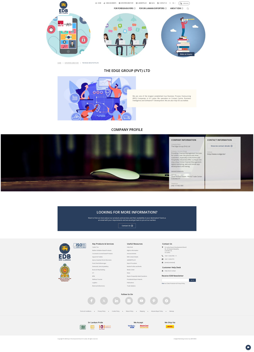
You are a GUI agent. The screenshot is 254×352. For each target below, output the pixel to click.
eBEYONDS (193, 339)
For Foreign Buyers (123, 8)
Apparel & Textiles (97, 257)
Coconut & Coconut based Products (102, 253)
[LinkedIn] (116, 301)
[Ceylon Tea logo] (83, 327)
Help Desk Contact (170, 271)
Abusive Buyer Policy (157, 311)
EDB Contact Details (132, 257)
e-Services (185, 3)
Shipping (142, 311)
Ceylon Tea (95, 247)
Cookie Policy (115, 311)
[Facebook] (91, 301)
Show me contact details (220, 146)
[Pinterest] (154, 301)
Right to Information (132, 250)
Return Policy (129, 311)
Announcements (131, 253)
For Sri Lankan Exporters (151, 8)
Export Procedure (132, 263)
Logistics (94, 282)
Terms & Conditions (85, 311)
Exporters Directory (72, 63)
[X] (104, 301)
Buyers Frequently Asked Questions (137, 276)
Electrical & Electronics (98, 286)
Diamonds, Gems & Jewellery (100, 266)
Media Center (131, 270)
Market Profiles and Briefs (134, 266)
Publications (130, 282)
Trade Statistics (131, 286)
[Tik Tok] (166, 301)
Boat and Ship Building (98, 270)
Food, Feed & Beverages (99, 263)
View (163, 283)
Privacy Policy (101, 311)
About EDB (175, 8)
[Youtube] (141, 301)
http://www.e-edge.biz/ (216, 154)
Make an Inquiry (186, 54)
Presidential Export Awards (134, 279)
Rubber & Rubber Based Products (101, 250)
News (128, 273)
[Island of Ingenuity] (105, 327)
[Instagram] (129, 301)
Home (59, 63)
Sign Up (192, 280)
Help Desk (130, 247)
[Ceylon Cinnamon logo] (92, 327)
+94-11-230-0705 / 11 (171, 256)
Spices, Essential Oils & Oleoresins (101, 260)
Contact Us (126, 226)
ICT (93, 273)
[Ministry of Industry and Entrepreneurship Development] (65, 272)
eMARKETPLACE (131, 260)
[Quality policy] (79, 245)
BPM (93, 276)
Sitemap (171, 311)
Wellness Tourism (97, 279)
